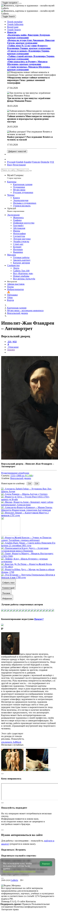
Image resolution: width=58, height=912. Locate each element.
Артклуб (15, 209)
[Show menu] (20, 3)
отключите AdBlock (11, 742)
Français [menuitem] (36, 162)
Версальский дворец (20, 478)
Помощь (5, 901)
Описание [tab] (13, 347)
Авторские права (10, 909)
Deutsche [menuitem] (45, 162)
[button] (15, 21)
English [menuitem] (19, 162)
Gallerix (14, 880)
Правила (27, 904)
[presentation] (32, 352)
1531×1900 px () (21, 475)
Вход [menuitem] (9, 164)
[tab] (12, 341)
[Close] (30, 170)
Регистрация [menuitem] (19, 164)
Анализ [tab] (11, 349)
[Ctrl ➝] (29, 540)
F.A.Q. (13, 901)
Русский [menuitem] (11, 162)
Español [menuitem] (28, 162)
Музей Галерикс (15, 176)
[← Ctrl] (29, 515)
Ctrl (29, 483)
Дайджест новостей (17, 151)
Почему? (39, 619)
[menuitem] (52, 162)
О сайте (21, 901)
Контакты (31, 901)
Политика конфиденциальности (30, 906)
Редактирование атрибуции (15, 473)
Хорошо (46, 864)
